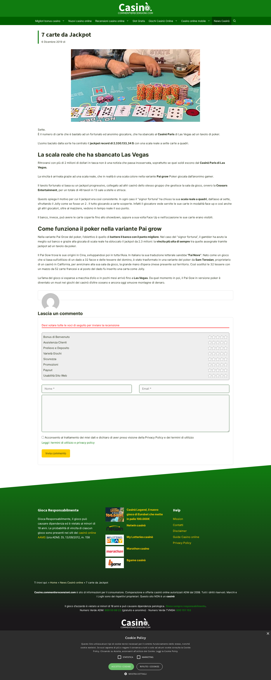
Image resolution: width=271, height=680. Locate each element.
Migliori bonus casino (47, 20)
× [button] (267, 633)
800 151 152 (183, 610)
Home (53, 582)
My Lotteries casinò (140, 537)
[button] (135, 674)
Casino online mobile (193, 20)
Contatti (178, 525)
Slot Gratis (139, 20)
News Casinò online (71, 582)
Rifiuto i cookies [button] (149, 666)
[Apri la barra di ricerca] (234, 21)
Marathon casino (138, 548)
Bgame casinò (136, 560)
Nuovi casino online (80, 20)
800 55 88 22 (113, 610)
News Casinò (222, 20)
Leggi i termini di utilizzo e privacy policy (68, 442)
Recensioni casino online (109, 20)
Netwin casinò (136, 525)
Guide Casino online (186, 537)
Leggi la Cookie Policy (167, 651)
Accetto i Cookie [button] (121, 666)
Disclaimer (180, 531)
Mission (178, 519)
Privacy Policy (182, 543)
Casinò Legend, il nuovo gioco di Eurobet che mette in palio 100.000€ (145, 514)
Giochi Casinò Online (161, 20)
